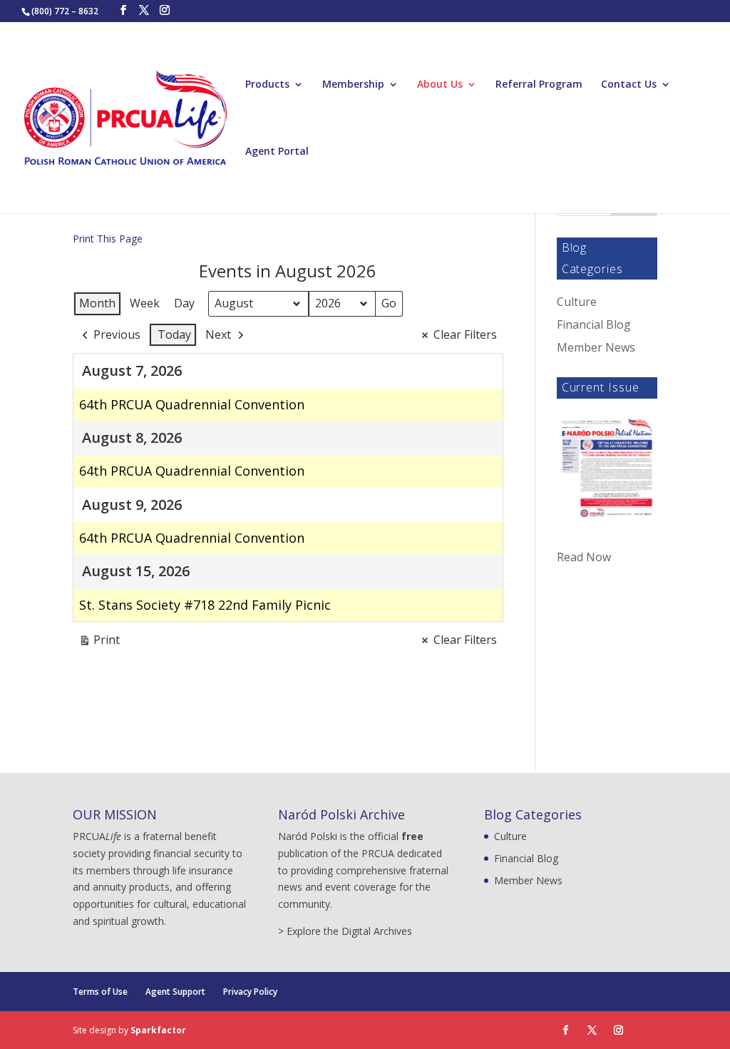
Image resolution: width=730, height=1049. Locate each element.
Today (174, 334)
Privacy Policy (250, 992)
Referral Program (538, 85)
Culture (577, 301)
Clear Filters (465, 334)
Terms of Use (100, 992)
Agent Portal (277, 152)
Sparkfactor (158, 1030)
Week (145, 303)
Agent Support (175, 992)
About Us (440, 85)
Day (184, 303)
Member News (596, 347)
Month (97, 303)
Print (99, 642)
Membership (353, 85)
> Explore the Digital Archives (345, 931)
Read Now (584, 557)
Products (267, 85)
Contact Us (629, 85)
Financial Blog (594, 324)
